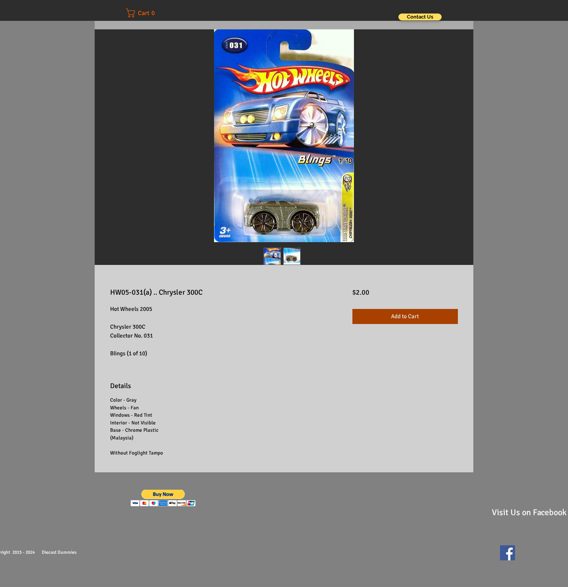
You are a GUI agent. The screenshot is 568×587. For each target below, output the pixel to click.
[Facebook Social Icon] (507, 552)
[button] (145, 12)
